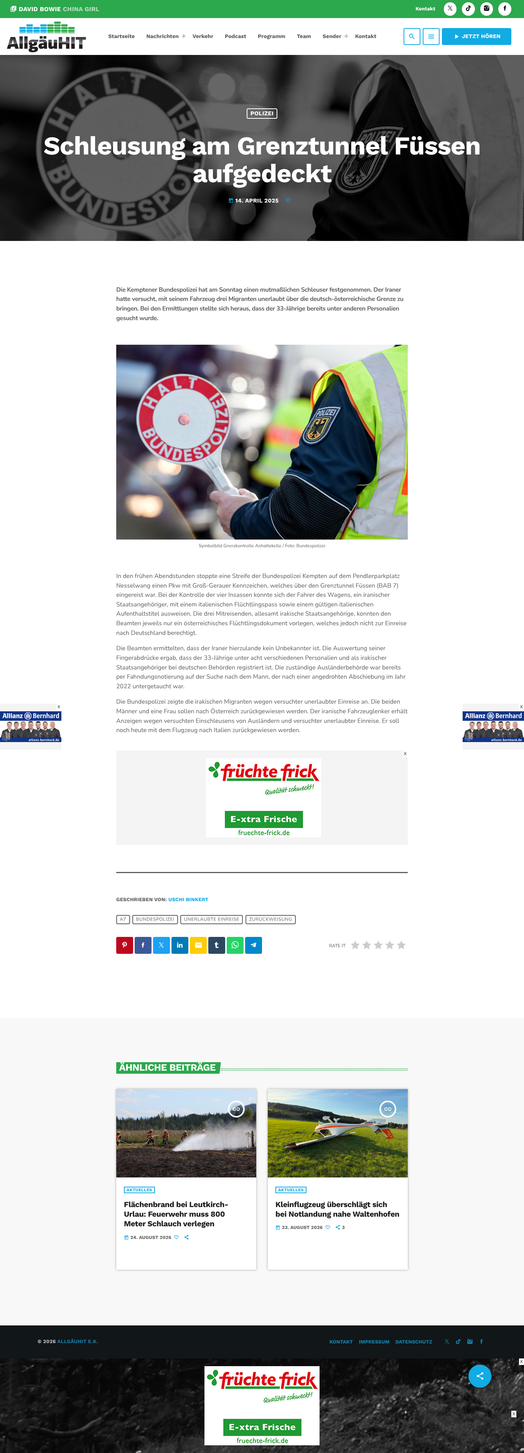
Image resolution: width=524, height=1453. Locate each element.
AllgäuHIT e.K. (77, 1342)
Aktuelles (139, 1189)
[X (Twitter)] (450, 9)
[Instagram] (486, 9)
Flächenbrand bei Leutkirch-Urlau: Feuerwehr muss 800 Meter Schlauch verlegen (176, 1214)
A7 (123, 920)
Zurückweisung (270, 920)
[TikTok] (468, 9)
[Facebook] (504, 9)
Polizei (262, 113)
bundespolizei (155, 920)
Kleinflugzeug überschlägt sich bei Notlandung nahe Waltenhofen (337, 1209)
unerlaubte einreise (211, 920)
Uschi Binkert (188, 900)
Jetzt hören (477, 36)
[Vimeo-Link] (46, 36)
